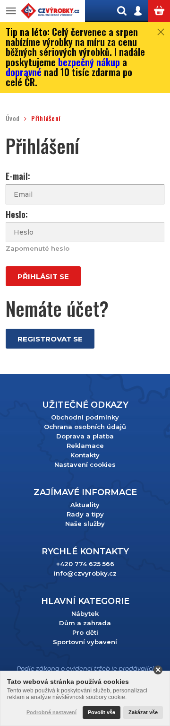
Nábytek (85, 613)
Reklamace (85, 445)
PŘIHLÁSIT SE (43, 276)
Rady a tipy (85, 514)
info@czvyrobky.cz (85, 573)
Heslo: (17, 214)
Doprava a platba (85, 436)
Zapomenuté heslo (37, 248)
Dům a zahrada (85, 623)
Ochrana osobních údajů (85, 426)
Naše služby (85, 523)
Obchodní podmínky (85, 417)
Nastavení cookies (85, 464)
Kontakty (85, 455)
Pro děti (85, 632)
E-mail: (18, 176)
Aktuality (85, 504)
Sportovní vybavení (85, 642)
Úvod (12, 118)
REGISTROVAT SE (50, 338)
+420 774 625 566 (85, 564)
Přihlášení (45, 118)
